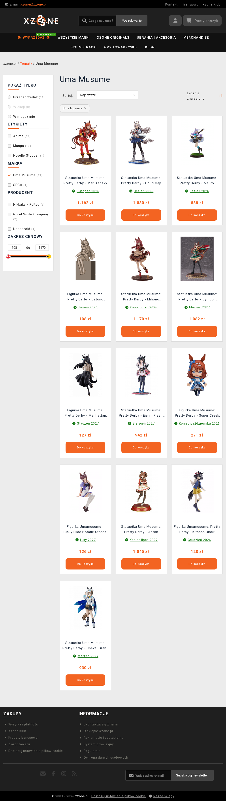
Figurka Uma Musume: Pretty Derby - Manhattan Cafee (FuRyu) (85, 413)
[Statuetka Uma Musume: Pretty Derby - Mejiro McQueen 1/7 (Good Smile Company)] (197, 142)
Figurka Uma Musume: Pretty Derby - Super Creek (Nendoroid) (197, 413)
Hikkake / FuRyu (29, 205)
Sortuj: (67, 95)
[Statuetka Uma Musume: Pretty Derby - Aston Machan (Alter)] (141, 491)
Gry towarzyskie (120, 47)
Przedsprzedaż (29, 97)
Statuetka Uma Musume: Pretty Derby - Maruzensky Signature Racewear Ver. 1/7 (85, 181)
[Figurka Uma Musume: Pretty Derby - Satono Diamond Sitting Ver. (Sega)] (85, 258)
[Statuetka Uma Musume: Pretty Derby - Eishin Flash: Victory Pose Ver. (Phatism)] (141, 374)
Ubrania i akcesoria (156, 38)
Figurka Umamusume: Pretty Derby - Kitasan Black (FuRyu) (197, 530)
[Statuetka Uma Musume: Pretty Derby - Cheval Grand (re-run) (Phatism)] (85, 607)
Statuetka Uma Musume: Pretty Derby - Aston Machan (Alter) (141, 530)
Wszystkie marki (74, 38)
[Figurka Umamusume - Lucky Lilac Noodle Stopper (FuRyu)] (85, 491)
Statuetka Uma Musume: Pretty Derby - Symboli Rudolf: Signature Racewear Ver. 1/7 (197, 297)
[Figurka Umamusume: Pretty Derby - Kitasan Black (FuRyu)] (197, 491)
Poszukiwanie (132, 21)
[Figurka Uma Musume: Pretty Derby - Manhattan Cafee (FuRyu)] (85, 374)
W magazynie (24, 117)
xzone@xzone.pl (28, 4)
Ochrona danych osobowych (106, 757)
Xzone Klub (211, 4)
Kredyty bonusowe (23, 737)
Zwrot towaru (19, 744)
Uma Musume (28, 175)
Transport (190, 4)
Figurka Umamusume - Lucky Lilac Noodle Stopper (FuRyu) (85, 530)
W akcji (21, 107)
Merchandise (196, 38)
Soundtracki (84, 47)
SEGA (20, 185)
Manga (22, 146)
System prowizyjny (99, 744)
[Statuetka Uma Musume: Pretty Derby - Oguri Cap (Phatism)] (141, 142)
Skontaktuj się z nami (101, 724)
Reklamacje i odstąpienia (104, 737)
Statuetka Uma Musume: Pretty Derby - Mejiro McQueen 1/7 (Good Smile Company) (197, 181)
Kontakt (171, 4)
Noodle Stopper (28, 156)
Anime (22, 136)
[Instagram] (63, 774)
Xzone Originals (113, 38)
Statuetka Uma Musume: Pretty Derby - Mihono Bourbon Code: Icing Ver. (141, 297)
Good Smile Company (31, 216)
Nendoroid (24, 229)
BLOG (150, 47)
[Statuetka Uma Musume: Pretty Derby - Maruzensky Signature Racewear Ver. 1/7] (85, 142)
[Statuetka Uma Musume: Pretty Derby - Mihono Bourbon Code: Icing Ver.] (141, 258)
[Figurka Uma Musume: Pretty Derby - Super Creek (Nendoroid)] (197, 374)
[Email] (43, 774)
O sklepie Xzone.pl (98, 731)
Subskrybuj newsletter (192, 775)
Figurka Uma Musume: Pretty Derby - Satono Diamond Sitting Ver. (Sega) (85, 297)
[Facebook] (53, 774)
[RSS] (74, 774)
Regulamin (92, 751)
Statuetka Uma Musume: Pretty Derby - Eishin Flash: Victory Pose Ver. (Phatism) (141, 413)
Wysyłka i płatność (23, 724)
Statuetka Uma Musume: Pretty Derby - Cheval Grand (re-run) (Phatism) (85, 646)
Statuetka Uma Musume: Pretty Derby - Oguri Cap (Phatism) (141, 181)
